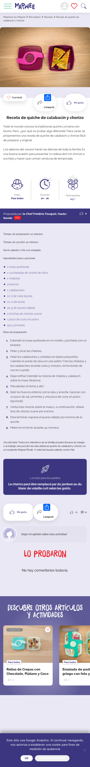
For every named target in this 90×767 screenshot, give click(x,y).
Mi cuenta (64, 6)
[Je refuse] (84, 750)
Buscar (84, 6)
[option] (28, 655)
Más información (52, 758)
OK (27, 758)
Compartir (49, 107)
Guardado (17, 97)
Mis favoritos (74, 6)
